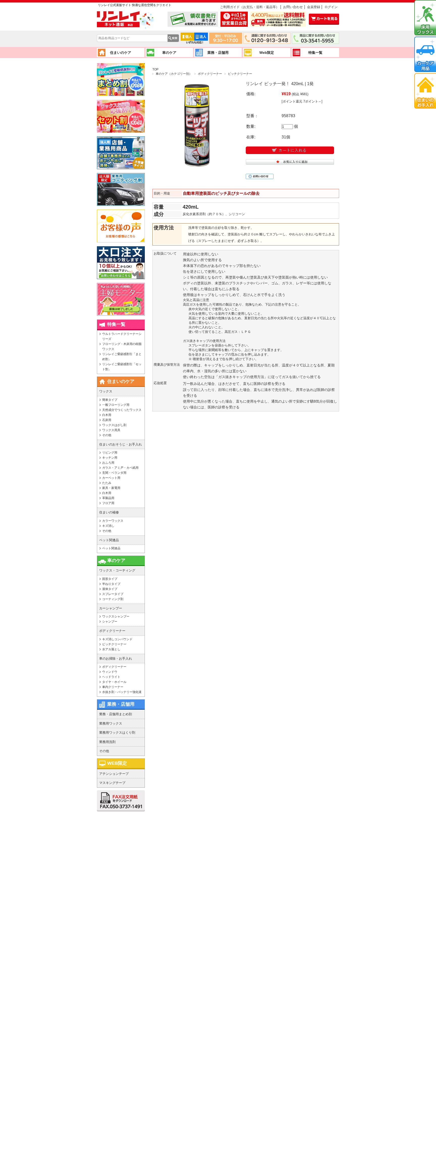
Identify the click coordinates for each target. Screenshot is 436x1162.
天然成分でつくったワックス (122, 410)
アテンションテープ (114, 774)
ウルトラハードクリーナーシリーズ (122, 336)
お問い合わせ (293, 7)
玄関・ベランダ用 (114, 473)
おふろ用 (108, 462)
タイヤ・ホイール (114, 682)
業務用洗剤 (107, 742)
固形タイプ (109, 579)
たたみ (106, 483)
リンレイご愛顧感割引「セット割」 (122, 366)
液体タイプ (109, 589)
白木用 (106, 415)
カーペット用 (111, 478)
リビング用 (109, 452)
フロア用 (108, 503)
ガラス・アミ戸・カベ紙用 (120, 467)
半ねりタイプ (111, 584)
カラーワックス (112, 521)
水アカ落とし (111, 649)
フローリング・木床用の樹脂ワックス (122, 346)
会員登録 (313, 7)
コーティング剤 (112, 599)
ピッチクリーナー (240, 74)
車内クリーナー (112, 687)
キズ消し (108, 526)
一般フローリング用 (115, 405)
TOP (155, 69)
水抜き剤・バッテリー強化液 (122, 692)
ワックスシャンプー (115, 616)
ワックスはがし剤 (114, 425)
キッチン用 (109, 457)
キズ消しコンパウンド (117, 639)
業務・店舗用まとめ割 (115, 714)
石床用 (106, 420)
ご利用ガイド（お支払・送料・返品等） (249, 7)
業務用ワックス (110, 723)
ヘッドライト (111, 677)
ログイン (331, 7)
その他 (106, 435)
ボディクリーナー (210, 74)
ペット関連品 (111, 548)
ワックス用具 (111, 430)
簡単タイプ (109, 400)
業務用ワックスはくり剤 (117, 732)
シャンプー (109, 621)
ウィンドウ (109, 672)
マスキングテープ (112, 783)
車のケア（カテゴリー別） (174, 74)
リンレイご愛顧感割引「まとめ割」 (122, 356)
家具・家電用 (111, 488)
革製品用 (108, 498)
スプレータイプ (112, 594)
